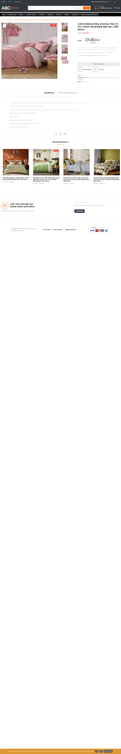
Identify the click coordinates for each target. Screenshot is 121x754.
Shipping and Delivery (70, 229)
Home (4, 14)
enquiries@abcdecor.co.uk (102, 2)
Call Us (102, 6)
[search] (86, 7)
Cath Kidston (85, 81)
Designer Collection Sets (104, 77)
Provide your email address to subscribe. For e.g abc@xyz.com (89, 205)
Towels (66, 14)
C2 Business (22, 230)
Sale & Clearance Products (89, 14)
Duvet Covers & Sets (90, 77)
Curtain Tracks (30, 14)
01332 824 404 (105, 8)
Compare (101, 69)
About (3, 2)
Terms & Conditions (58, 229)
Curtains (41, 14)
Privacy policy (108, 751)
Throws (58, 14)
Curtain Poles (12, 14)
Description (49, 93)
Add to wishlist (87, 69)
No (101, 751)
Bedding (50, 14)
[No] (119, 751)
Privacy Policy (46, 229)
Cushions (75, 14)
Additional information (67, 93)
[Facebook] (56, 134)
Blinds (21, 14)
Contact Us (18, 2)
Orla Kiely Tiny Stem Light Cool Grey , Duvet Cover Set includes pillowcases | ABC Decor (46, 179)
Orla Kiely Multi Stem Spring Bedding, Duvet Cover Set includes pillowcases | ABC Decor (76, 179)
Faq (10, 2)
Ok (96, 751)
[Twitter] (60, 134)
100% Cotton (115, 77)
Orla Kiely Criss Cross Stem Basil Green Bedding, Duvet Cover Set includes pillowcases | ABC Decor (16, 179)
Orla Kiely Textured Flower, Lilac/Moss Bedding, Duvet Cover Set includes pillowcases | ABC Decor (106, 179)
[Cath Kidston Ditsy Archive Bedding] (64, 23)
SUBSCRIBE (79, 211)
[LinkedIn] (65, 134)
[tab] (49, 93)
